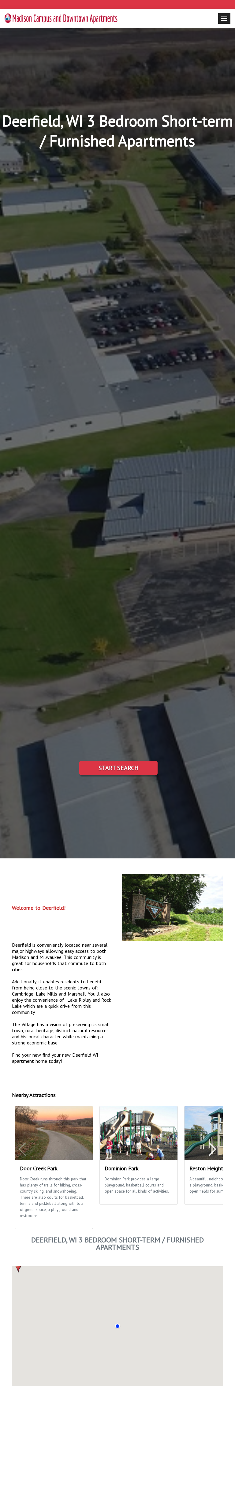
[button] (18, 1267)
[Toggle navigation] (224, 18)
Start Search (119, 768)
